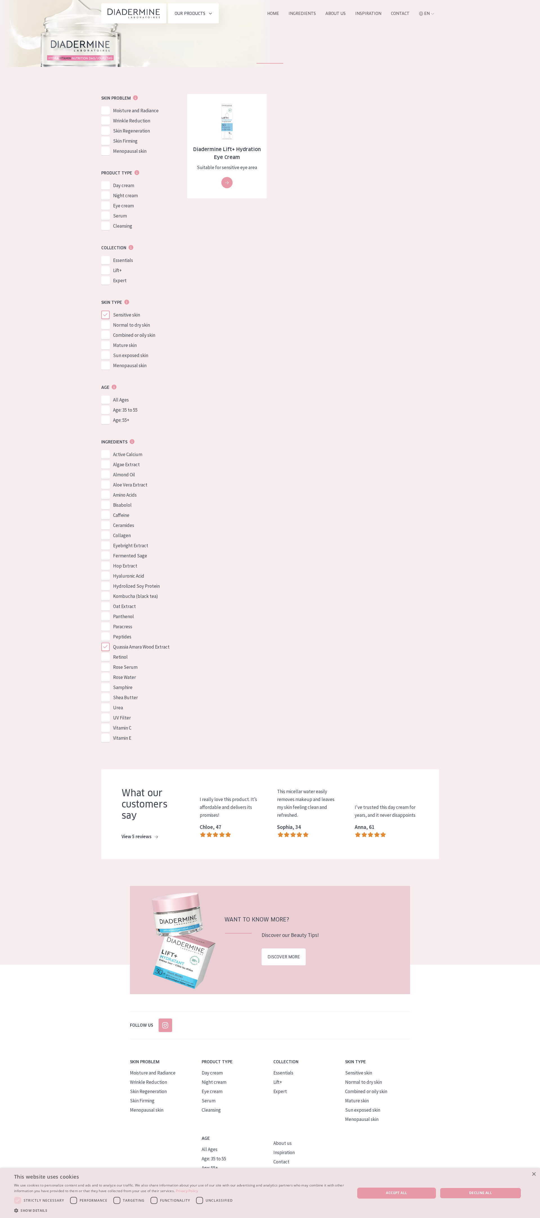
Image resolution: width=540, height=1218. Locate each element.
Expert (120, 280)
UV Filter (122, 718)
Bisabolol (122, 505)
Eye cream (123, 206)
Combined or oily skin (134, 335)
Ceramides (123, 525)
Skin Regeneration (131, 131)
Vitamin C (122, 728)
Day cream (123, 185)
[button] (179, 1210)
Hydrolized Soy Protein (136, 586)
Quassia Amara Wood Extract (141, 647)
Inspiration (368, 13)
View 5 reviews (137, 836)
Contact (400, 13)
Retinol (120, 657)
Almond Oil (124, 475)
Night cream (125, 195)
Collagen (122, 535)
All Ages (121, 400)
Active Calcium (127, 454)
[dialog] (270, 1193)
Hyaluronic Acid (128, 576)
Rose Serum (125, 667)
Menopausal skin (130, 151)
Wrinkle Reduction (131, 121)
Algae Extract (126, 464)
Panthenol (123, 616)
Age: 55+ (121, 420)
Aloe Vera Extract (130, 485)
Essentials (123, 260)
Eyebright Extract (130, 545)
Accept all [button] (396, 1192)
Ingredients (302, 13)
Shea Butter (125, 697)
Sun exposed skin (130, 355)
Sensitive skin (126, 315)
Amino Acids (125, 495)
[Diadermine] (133, 13)
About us (335, 13)
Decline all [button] (480, 1192)
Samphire (122, 687)
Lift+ (117, 270)
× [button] (534, 1174)
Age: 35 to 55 (125, 410)
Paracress (122, 626)
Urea (118, 708)
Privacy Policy (187, 1190)
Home (273, 13)
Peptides (122, 637)
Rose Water (124, 677)
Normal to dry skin (131, 325)
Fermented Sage (130, 556)
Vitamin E (122, 738)
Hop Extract (125, 566)
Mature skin (125, 345)
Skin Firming (125, 141)
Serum (120, 216)
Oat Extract (124, 606)
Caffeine (121, 515)
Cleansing (122, 226)
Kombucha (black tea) (135, 596)
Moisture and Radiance (136, 110)
